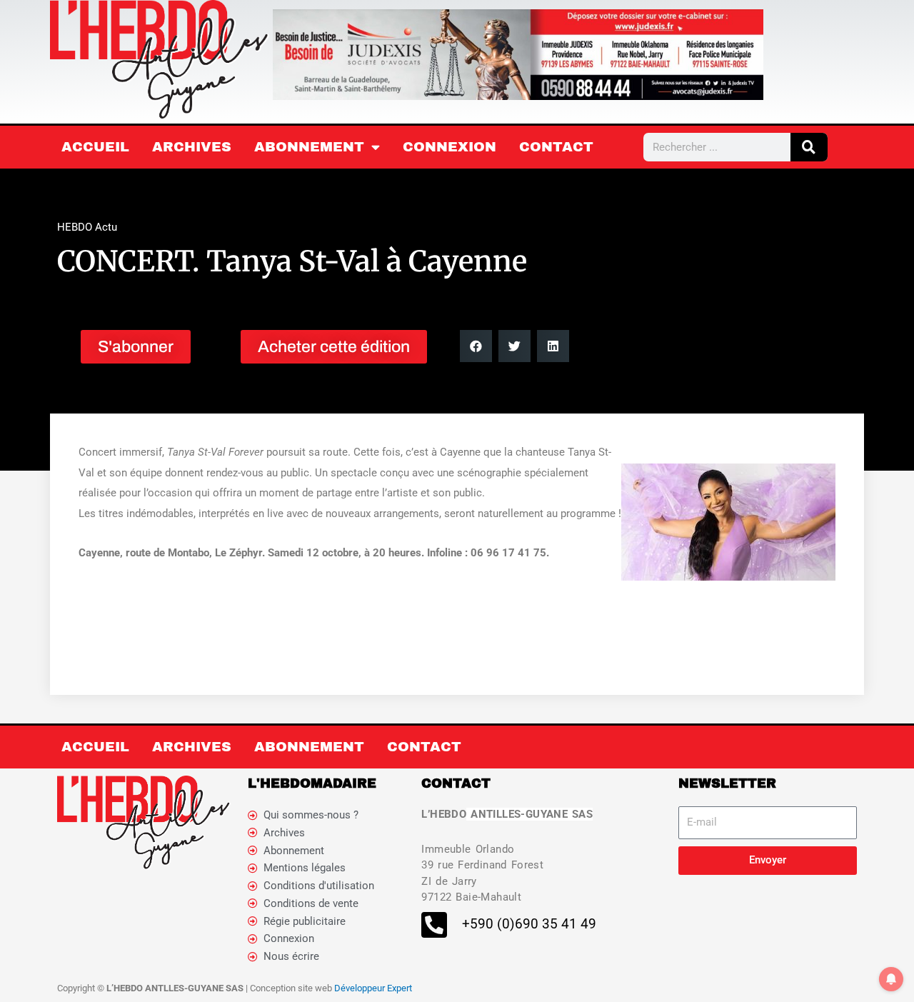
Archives (191, 146)
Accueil (95, 146)
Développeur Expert (373, 988)
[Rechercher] (809, 147)
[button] (476, 346)
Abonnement (309, 146)
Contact (556, 146)
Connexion (449, 146)
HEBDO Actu (87, 227)
